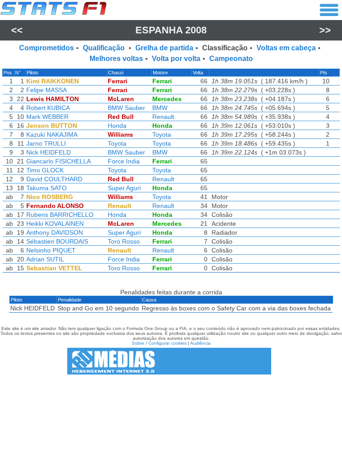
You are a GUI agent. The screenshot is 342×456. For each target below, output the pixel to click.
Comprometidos (46, 48)
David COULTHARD (54, 179)
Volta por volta (176, 58)
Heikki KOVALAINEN (55, 223)
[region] (171, 173)
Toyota (161, 134)
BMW (159, 107)
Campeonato (231, 58)
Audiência (200, 343)
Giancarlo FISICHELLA (58, 161)
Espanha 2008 (171, 30)
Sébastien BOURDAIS (57, 241)
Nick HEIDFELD (48, 152)
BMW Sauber (126, 107)
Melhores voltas (116, 58)
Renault (163, 116)
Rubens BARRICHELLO (60, 214)
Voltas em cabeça (286, 48)
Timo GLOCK (45, 170)
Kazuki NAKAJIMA (51, 134)
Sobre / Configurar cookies (159, 343)
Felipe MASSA (46, 90)
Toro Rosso (124, 241)
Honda (117, 125)
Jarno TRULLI (46, 143)
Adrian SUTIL (45, 259)
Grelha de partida (164, 48)
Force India (124, 161)
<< (17, 30)
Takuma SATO (46, 187)
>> (325, 30)
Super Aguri (124, 187)
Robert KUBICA (48, 107)
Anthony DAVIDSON (54, 232)
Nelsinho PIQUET (51, 250)
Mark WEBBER (47, 116)
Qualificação (104, 48)
